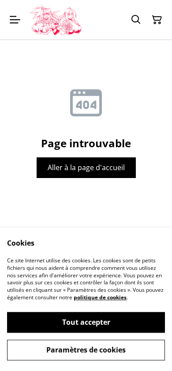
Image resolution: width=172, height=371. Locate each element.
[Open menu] (15, 19)
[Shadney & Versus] (55, 19)
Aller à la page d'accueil (86, 167)
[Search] (135, 19)
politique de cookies (100, 297)
